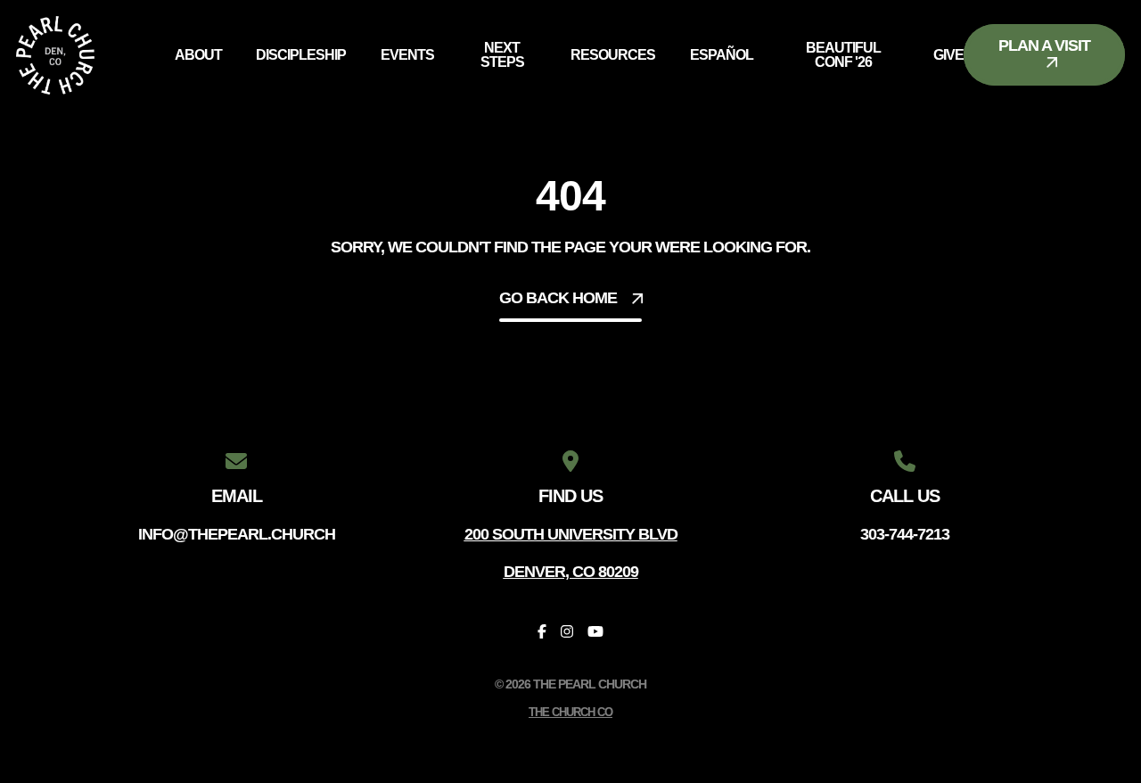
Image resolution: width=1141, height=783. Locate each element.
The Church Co (570, 712)
